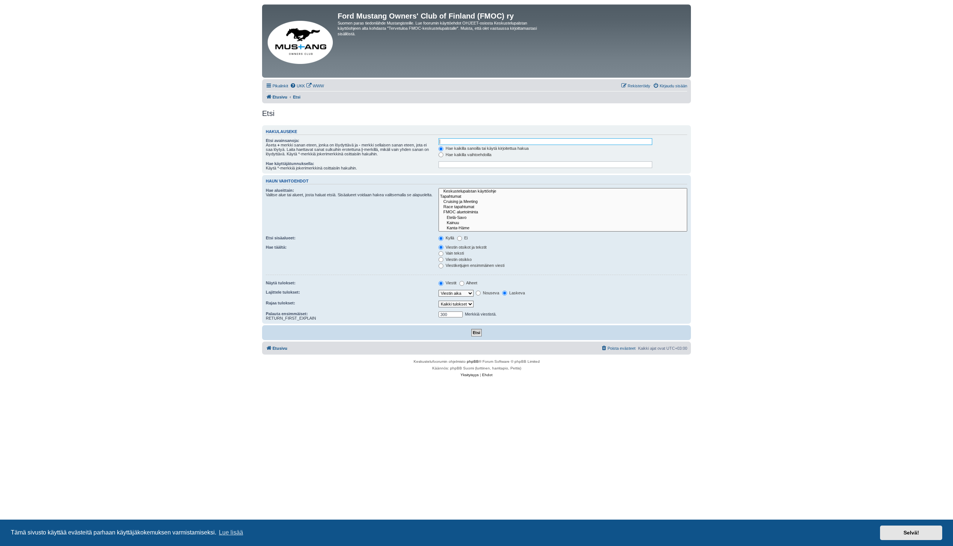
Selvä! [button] (911, 533)
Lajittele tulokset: (283, 292)
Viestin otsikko (458, 259)
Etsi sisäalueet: (281, 238)
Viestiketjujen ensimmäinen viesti (474, 265)
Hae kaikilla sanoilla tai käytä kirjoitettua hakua (486, 148)
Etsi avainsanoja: (282, 140)
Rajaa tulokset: (280, 303)
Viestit (450, 283)
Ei (465, 238)
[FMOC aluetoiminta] (562, 212)
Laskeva (516, 293)
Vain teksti (454, 253)
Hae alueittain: (280, 190)
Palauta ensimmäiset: (287, 313)
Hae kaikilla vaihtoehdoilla (467, 154)
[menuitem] (297, 85)
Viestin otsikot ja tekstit (465, 247)
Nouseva (490, 293)
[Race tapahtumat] (562, 207)
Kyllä (449, 238)
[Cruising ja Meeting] (562, 201)
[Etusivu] (301, 41)
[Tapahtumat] (562, 196)
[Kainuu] (562, 223)
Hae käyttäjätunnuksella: (290, 163)
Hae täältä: (276, 247)
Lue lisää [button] (231, 532)
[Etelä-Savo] (562, 217)
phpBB (473, 361)
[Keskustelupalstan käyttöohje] (562, 191)
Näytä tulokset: (281, 283)
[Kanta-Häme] (562, 228)
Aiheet (471, 283)
